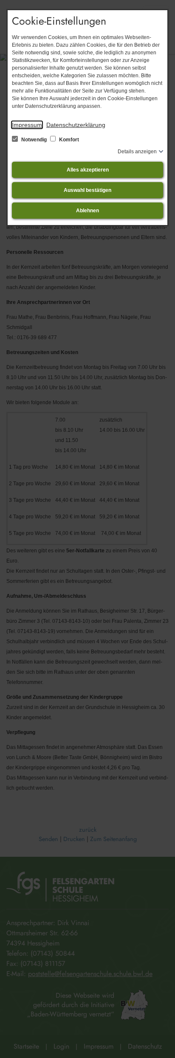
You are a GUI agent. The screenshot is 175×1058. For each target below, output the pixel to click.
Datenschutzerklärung (75, 124)
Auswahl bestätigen (87, 190)
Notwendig (34, 140)
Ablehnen (87, 211)
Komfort (68, 140)
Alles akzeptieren (88, 170)
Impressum (27, 124)
